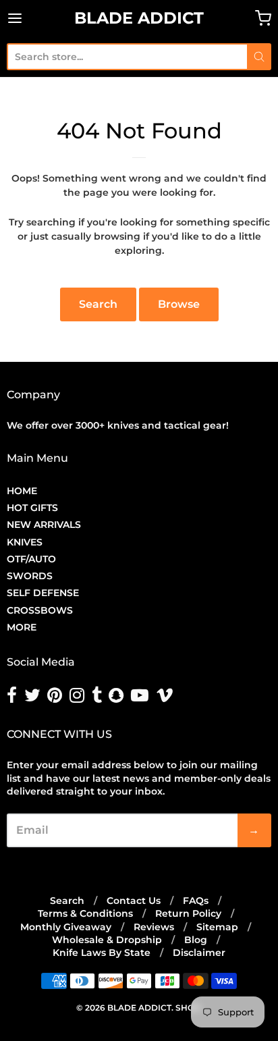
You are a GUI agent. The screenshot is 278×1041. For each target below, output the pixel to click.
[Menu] (33, 18)
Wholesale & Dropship (107, 940)
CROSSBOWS (40, 610)
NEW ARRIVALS (44, 524)
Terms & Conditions (85, 913)
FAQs (195, 901)
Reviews (154, 927)
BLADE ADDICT (139, 18)
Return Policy (188, 913)
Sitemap (217, 927)
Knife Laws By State (101, 952)
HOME (22, 491)
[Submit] (259, 56)
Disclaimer (199, 952)
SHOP (187, 1008)
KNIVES (25, 542)
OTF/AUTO (31, 559)
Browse (179, 304)
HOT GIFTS (32, 508)
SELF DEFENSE (43, 593)
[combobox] (127, 56)
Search (98, 304)
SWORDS (30, 576)
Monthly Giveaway (65, 927)
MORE (21, 627)
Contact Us (134, 901)
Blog (195, 940)
